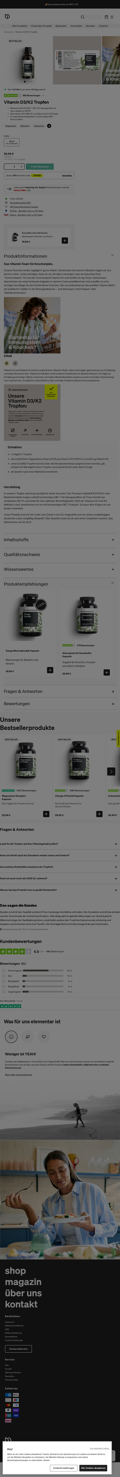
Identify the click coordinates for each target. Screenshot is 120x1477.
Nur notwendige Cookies (100, 1448)
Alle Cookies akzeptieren (93, 1468)
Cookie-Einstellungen (63, 1468)
